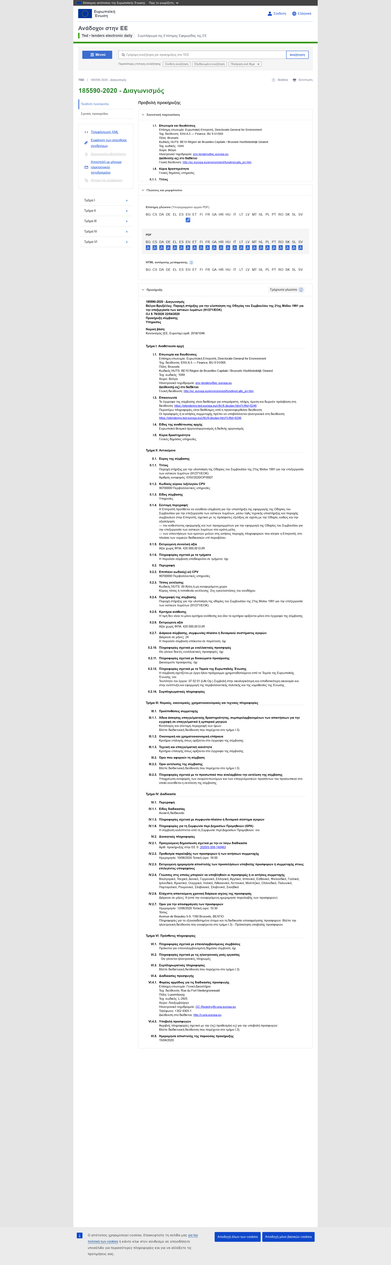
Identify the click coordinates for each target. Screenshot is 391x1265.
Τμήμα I (89, 200)
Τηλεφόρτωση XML (105, 132)
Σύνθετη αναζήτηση (176, 64)
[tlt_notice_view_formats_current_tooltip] (301, 290)
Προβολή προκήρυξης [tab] (95, 103)
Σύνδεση (279, 13)
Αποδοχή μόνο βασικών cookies (288, 1237)
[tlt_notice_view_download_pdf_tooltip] (148, 247)
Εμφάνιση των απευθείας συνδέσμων (109, 143)
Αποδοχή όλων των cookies (237, 1237)
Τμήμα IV (90, 231)
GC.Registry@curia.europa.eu (216, 1006)
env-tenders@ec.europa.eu (210, 154)
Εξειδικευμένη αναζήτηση (209, 64)
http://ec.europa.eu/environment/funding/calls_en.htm (217, 162)
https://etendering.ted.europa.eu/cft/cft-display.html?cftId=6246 (215, 405)
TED (81, 79)
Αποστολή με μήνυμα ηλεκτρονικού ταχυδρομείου (106, 167)
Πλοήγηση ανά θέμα (243, 64)
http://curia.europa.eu (207, 1015)
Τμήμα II (90, 210)
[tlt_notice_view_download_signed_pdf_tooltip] (188, 220)
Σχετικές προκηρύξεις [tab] (94, 113)
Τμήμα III (90, 221)
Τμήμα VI (90, 242)
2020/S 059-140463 (213, 847)
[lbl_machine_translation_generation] (191, 262)
